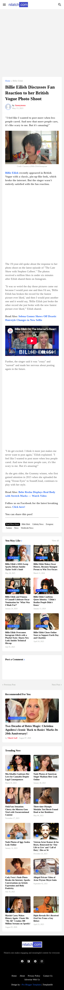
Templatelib (48, 985)
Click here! (18, 506)
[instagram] (41, 961)
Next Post (56, 685)
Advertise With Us (32, 979)
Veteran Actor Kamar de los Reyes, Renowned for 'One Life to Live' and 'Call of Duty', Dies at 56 (46, 846)
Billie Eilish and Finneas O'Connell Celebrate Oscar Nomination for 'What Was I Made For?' (17, 601)
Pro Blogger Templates (31, 985)
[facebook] (22, 961)
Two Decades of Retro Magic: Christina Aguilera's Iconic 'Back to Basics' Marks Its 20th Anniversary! (31, 729)
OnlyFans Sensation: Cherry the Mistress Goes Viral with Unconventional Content (17, 811)
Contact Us (47, 976)
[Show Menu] (4, 4)
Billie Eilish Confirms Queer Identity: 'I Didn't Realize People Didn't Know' (44, 601)
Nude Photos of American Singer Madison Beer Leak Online (45, 777)
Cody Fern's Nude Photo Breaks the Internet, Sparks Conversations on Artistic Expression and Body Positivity (17, 882)
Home (7, 81)
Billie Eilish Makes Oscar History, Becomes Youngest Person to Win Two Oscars (45, 567)
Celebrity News (37, 524)
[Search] (60, 4)
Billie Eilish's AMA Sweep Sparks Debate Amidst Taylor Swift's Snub (16, 567)
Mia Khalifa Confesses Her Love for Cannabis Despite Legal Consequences (17, 777)
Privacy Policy (34, 976)
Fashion (9, 528)
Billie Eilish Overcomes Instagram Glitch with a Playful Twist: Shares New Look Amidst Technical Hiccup (17, 638)
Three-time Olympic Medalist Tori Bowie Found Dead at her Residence (45, 809)
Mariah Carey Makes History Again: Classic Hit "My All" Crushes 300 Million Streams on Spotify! (17, 919)
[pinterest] (35, 961)
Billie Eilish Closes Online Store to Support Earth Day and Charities (46, 635)
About (22, 976)
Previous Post (9, 685)
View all (55, 541)
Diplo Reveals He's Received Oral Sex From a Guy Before (46, 918)
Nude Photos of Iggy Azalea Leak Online (17, 843)
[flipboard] (28, 961)
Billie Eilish (18, 81)
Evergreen (49, 524)
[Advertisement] (32, 41)
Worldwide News (27, 528)
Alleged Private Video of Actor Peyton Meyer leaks (45, 878)
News (16, 528)
